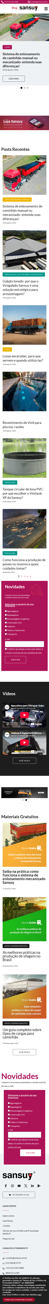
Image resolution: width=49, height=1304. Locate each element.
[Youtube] (19, 1186)
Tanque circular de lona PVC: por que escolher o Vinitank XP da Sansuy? (23, 493)
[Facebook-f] (6, 1186)
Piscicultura (10, 482)
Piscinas (8, 416)
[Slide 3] (28, 88)
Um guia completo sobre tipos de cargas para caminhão (22, 1033)
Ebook (7, 946)
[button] (23, 800)
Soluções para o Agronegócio (30, 274)
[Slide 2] (24, 88)
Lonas (7, 47)
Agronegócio (10, 274)
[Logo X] (26, 1186)
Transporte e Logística (20, 199)
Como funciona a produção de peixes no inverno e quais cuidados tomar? (24, 564)
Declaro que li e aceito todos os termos (18, 1300)
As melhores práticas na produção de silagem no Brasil (22, 956)
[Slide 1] (21, 88)
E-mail (7, 639)
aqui (39, 1295)
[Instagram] (12, 1186)
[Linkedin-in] (32, 1186)
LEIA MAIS (14, 78)
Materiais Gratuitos (19, 946)
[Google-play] (39, 1186)
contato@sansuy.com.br (39, 2)
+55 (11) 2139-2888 (11, 2)
